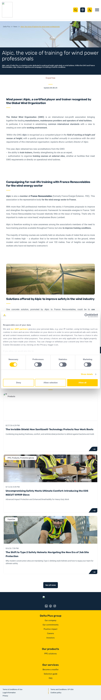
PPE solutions (50, 653)
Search (75, 9)
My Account (89, 9)
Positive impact (50, 629)
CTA (93, 449)
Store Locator (82, 9)
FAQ (50, 678)
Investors (50, 638)
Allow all (82, 382)
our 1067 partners (19, 329)
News (15, 27)
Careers (50, 633)
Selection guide (50, 674)
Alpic (24, 135)
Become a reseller (51, 669)
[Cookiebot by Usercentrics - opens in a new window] (86, 315)
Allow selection (51, 382)
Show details (87, 374)
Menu (97, 9)
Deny (18, 382)
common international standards (63, 124)
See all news (50, 585)
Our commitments (51, 625)
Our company (50, 620)
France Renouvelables (41, 196)
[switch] (38, 365)
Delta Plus (6, 27)
